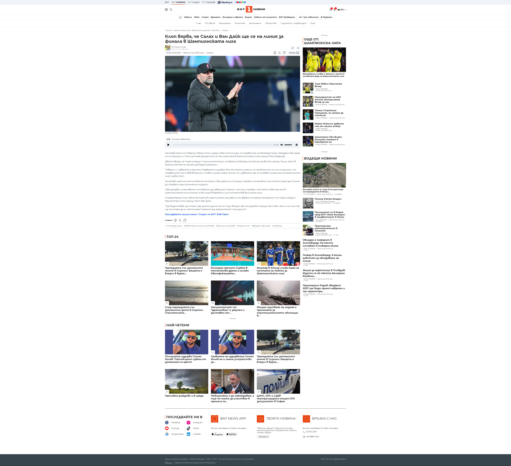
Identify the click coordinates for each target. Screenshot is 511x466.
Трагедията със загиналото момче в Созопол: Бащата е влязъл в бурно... (184, 271)
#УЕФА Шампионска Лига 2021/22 (199, 226)
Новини (188, 17)
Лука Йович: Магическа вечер (328, 85)
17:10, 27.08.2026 (309, 194)
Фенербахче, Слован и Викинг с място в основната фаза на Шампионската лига (323, 75)
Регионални (225, 23)
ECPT (215, 459)
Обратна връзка (197, 459)
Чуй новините (311, 17)
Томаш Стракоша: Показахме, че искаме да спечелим (329, 113)
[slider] (221, 145)
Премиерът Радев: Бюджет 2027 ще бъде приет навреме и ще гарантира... (324, 288)
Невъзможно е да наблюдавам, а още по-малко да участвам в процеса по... (232, 398)
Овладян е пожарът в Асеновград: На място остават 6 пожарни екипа (320, 243)
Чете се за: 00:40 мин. (324, 235)
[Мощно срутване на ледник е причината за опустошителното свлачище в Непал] (278, 293)
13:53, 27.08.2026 (309, 279)
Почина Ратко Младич (328, 199)
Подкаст (327, 17)
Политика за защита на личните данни (236, 459)
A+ (293, 48)
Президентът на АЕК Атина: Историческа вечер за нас (328, 99)
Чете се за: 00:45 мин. (325, 249)
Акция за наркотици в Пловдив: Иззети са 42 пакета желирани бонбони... (324, 273)
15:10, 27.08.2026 (321, 220)
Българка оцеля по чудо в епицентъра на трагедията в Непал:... (323, 190)
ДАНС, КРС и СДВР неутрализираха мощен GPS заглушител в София (276, 398)
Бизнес (248, 17)
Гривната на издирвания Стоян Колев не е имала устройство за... (232, 359)
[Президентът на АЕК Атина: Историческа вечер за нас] (308, 101)
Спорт (205, 17)
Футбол (216, 30)
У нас (198, 23)
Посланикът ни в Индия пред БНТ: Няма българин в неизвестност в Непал (330, 214)
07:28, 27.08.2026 (309, 294)
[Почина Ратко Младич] (308, 203)
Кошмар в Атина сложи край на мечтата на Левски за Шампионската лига (278, 271)
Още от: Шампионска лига (322, 41)
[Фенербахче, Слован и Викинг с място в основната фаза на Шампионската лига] (324, 59)
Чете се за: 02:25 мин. (325, 194)
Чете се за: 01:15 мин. (323, 203)
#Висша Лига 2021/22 (225, 226)
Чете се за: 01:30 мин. (325, 279)
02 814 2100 (311, 432)
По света (210, 23)
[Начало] (180, 17)
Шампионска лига (182, 30)
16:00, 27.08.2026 (309, 249)
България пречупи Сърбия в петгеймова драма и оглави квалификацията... (230, 271)
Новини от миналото (265, 17)
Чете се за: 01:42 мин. (337, 220)
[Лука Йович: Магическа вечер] (308, 88)
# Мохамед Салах (174, 226)
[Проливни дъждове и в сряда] (186, 381)
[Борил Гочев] (168, 48)
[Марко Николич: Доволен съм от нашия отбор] (308, 128)
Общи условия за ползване (176, 459)
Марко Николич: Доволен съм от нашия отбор (329, 125)
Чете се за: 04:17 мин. (325, 294)
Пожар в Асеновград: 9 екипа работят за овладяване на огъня (322, 258)
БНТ (167, 2)
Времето (216, 17)
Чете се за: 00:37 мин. (325, 264)
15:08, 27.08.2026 (309, 264)
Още (312, 23)
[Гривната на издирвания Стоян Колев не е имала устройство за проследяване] (232, 342)
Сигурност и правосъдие (293, 23)
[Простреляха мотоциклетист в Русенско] (308, 230)
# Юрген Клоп (243, 226)
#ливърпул (277, 226)
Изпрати (263, 436)
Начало (169, 30)
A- (298, 48)
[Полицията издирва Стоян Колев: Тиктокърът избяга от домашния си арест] (186, 342)
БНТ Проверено (287, 17)
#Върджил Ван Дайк (261, 226)
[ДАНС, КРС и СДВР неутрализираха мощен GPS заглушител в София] (278, 381)
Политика (240, 23)
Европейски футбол (201, 30)
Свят (197, 17)
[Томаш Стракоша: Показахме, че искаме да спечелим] (308, 114)
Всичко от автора (180, 49)
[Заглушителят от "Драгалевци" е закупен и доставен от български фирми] (232, 293)
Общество (271, 23)
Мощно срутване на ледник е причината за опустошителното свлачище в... (277, 311)
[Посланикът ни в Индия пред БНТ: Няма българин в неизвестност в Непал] (308, 216)
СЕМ (208, 459)
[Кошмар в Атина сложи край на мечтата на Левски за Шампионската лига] (278, 253)
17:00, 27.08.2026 (321, 233)
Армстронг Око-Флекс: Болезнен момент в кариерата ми (328, 139)
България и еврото (232, 17)
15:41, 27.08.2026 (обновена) (325, 201)
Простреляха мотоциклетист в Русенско (326, 228)
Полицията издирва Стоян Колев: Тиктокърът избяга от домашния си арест (185, 359)
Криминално (255, 23)
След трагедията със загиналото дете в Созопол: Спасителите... (184, 310)
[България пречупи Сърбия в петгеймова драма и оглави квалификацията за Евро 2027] (232, 253)
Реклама (232, 318)
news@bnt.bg (312, 436)
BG (342, 9)
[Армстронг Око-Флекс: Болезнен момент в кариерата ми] (308, 141)
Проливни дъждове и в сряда (184, 395)
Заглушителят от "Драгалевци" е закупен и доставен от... (227, 310)
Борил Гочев (180, 47)
